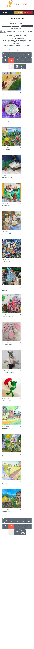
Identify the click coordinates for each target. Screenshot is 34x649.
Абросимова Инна (7, 94)
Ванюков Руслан (7, 177)
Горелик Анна (6, 205)
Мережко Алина (7, 344)
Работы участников (26, 26)
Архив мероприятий (17, 28)
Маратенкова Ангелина (6, 289)
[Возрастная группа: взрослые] (23, 66)
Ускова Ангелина (7, 483)
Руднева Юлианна (7, 400)
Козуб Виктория (7, 261)
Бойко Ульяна (6, 149)
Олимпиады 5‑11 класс (17, 23)
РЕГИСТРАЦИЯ (18, 12)
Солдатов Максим (7, 428)
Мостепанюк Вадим (8, 372)
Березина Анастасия (8, 122)
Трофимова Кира (7, 456)
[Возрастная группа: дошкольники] (5, 55)
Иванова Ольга (6, 233)
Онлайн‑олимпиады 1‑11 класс (10, 26)
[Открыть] (11, 81)
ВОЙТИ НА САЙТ (28, 12)
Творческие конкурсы (9, 21)
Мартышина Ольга (7, 316)
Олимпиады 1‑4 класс (24, 21)
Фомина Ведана (6, 511)
